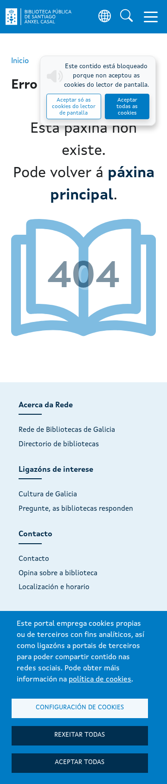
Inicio (20, 61)
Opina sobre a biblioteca (58, 573)
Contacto (34, 559)
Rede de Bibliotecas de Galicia (67, 430)
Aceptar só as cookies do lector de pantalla (74, 106)
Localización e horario (54, 587)
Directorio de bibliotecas (59, 444)
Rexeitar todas (79, 735)
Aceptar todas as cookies (127, 106)
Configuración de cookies (80, 708)
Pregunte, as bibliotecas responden (76, 509)
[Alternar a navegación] (150, 17)
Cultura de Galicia (48, 494)
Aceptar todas (79, 762)
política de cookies (100, 679)
